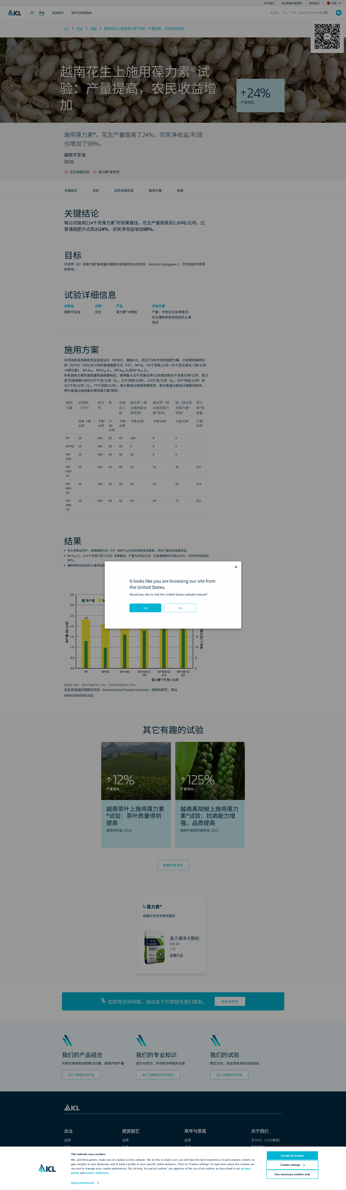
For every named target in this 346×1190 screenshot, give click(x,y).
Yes (145, 608)
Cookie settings (290, 1164)
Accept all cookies (292, 1155)
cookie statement (96, 1172)
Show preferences (82, 1182)
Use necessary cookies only (292, 1174)
